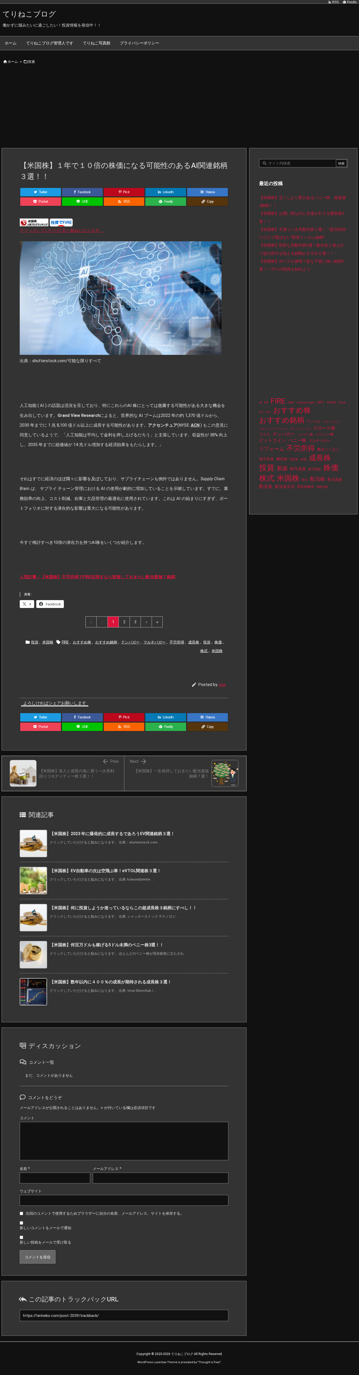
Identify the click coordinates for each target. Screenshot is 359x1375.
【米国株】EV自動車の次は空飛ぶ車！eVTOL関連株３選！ (105, 870)
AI (260, 402)
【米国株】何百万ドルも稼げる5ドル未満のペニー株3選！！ (107, 944)
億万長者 (266, 459)
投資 (31, 62)
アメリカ (313, 421)
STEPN (331, 402)
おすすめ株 (82, 642)
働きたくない (328, 449)
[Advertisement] (179, 108)
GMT (291, 402)
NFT (321, 402)
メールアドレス (107, 1169)
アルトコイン (331, 421)
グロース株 (324, 428)
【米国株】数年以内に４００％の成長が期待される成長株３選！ (111, 981)
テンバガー (130, 642)
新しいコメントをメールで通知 (45, 1228)
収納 (303, 459)
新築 (282, 468)
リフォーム (271, 449)
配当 (305, 480)
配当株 (317, 479)
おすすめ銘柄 (106, 642)
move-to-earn (306, 402)
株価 (218, 642)
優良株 (281, 459)
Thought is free (209, 1362)
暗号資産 (298, 469)
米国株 (47, 642)
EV (266, 402)
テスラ (264, 434)
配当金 (266, 486)
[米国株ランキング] (34, 222)
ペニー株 (297, 440)
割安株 (294, 459)
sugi (222, 684)
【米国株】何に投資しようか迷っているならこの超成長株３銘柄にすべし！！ (123, 907)
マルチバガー (154, 642)
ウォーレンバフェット (273, 428)
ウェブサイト (31, 1191)
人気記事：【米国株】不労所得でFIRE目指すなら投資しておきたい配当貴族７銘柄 (97, 576)
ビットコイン (272, 440)
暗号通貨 (314, 469)
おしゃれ (265, 411)
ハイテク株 (305, 434)
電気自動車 (305, 487)
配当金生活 (285, 486)
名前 (25, 1169)
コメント (27, 1118)
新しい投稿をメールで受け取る (45, 1242)
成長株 (193, 642)
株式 (204, 651)
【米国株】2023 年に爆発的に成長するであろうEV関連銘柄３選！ (112, 833)
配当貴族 (334, 479)
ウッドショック (300, 428)
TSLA (342, 402)
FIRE (65, 642)
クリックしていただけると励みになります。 (62, 230)
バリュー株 (324, 434)
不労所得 (177, 642)
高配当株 (322, 487)
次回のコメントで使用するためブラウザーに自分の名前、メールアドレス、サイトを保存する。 (105, 1213)
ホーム (13, 62)
